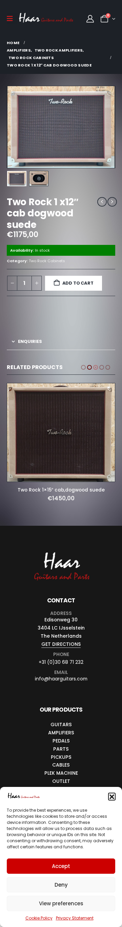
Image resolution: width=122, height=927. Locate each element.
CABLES (61, 753)
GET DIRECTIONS (61, 632)
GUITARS (61, 712)
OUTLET (61, 769)
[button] (111, 796)
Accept (61, 866)
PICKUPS (61, 744)
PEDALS (61, 728)
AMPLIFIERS (61, 720)
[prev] (102, 202)
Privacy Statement (75, 918)
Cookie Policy (39, 918)
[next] (112, 202)
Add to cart (78, 283)
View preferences (61, 903)
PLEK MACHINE (61, 761)
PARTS (61, 736)
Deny (61, 884)
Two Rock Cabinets (47, 261)
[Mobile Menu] (12, 18)
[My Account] (90, 19)
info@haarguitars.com (61, 666)
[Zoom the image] (61, 540)
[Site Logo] (46, 19)
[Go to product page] (61, 423)
